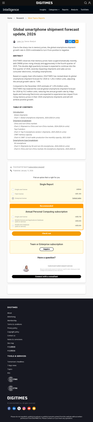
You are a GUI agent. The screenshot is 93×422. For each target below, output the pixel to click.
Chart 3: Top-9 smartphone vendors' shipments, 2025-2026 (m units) (40, 132)
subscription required (36, 167)
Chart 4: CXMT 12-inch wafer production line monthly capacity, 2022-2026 (42, 137)
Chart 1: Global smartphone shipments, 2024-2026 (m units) (37, 118)
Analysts (74, 10)
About (9, 313)
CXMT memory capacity (23, 135)
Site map (10, 343)
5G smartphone (20, 143)
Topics (9, 369)
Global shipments (20, 115)
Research (20, 18)
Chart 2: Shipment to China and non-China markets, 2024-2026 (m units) (41, 126)
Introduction (18, 112)
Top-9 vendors (19, 129)
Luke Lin (20, 41)
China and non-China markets (25, 123)
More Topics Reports (36, 18)
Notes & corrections (14, 339)
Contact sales (76, 198)
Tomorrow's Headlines (15, 362)
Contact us (11, 335)
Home (9, 18)
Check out (46, 233)
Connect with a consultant (46, 276)
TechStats (85, 10)
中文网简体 (11, 351)
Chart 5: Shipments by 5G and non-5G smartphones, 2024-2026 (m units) (41, 146)
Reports (65, 10)
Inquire (46, 249)
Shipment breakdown (22, 120)
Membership (12, 320)
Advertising (11, 317)
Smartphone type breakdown (25, 140)
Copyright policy (13, 332)
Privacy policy (12, 328)
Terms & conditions (14, 324)
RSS (8, 373)
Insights (43, 10)
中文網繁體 (11, 347)
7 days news (11, 365)
